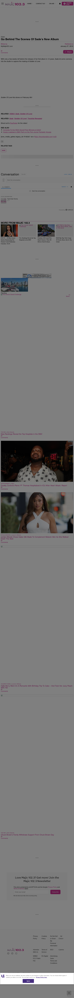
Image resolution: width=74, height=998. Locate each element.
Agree (28, 981)
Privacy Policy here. (41, 977)
